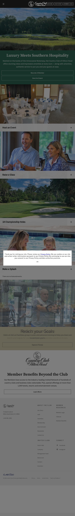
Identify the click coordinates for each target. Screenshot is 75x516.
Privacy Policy (45, 254)
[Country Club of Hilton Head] (37, 4)
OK (37, 262)
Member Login (68, 4)
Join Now (49, 4)
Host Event (58, 4)
